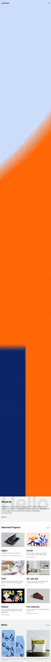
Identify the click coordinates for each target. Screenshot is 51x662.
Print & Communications (15, 555)
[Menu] (49, 3)
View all (48, 527)
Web (27, 585)
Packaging (3, 585)
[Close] (49, 658)
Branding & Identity (5, 555)
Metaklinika (5, 3)
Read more (4, 517)
